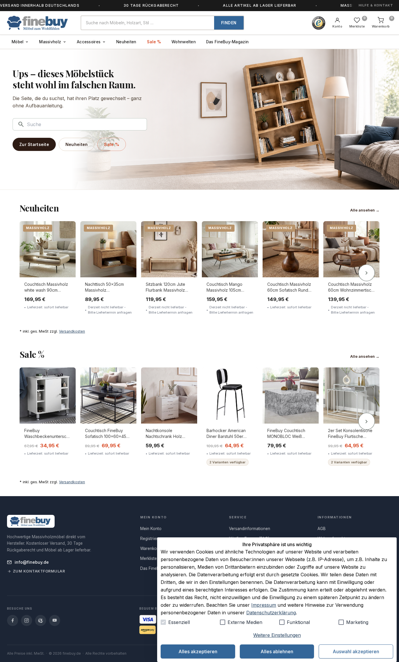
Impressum (263, 605)
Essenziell (179, 622)
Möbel (17, 41)
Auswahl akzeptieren (356, 651)
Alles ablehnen (277, 651)
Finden (229, 22)
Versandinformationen (249, 528)
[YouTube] (54, 620)
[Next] (366, 272)
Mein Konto (151, 528)
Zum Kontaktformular (39, 571)
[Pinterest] (40, 620)
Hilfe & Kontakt (376, 5)
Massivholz (50, 41)
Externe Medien (245, 622)
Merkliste (148, 558)
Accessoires (88, 41)
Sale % (154, 41)
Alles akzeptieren (197, 651)
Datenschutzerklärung (271, 612)
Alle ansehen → (364, 210)
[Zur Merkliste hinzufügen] (67, 230)
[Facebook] (12, 620)
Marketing (357, 622)
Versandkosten (72, 331)
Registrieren (151, 538)
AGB (322, 528)
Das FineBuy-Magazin (227, 41)
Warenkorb (150, 548)
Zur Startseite (34, 144)
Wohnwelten (183, 41)
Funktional (298, 622)
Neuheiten (126, 41)
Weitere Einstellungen (277, 635)
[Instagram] (26, 620)
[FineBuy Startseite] (39, 23)
